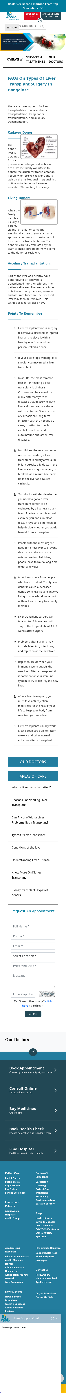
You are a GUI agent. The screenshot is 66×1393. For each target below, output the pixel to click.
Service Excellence (15, 1192)
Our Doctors (56, 59)
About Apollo (12, 1211)
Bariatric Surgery (45, 1203)
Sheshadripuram (45, 1256)
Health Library (44, 1218)
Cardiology (42, 1181)
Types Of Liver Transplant (29, 835)
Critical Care (42, 1189)
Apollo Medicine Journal (14, 1262)
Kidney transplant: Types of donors (30, 892)
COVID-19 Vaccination (48, 1229)
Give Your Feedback (46, 1278)
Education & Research (17, 1256)
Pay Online (11, 1189)
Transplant (42, 1192)
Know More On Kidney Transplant (26, 875)
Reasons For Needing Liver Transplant (29, 802)
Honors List (11, 1271)
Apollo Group (12, 1218)
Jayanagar (41, 1260)
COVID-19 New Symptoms (44, 1234)
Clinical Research (14, 1267)
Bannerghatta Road (46, 1252)
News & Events (13, 1296)
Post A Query (43, 1274)
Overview (14, 59)
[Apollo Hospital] (12, 15)
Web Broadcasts (14, 1282)
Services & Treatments (35, 59)
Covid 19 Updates (45, 1221)
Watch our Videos (15, 1304)
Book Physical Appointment (12, 1183)
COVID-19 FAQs (44, 1225)
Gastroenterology (45, 1200)
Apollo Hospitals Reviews (14, 1309)
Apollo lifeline (51, 15)
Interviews (11, 1300)
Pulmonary (42, 1196)
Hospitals (10, 1214)
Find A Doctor (12, 1178)
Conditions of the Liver (27, 847)
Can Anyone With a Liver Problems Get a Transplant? (30, 820)
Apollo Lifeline (44, 1282)
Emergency (32, 15)
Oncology (41, 1185)
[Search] (42, 26)
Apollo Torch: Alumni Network (16, 1276)
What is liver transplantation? (31, 787)
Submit (33, 1013)
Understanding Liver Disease (31, 860)
